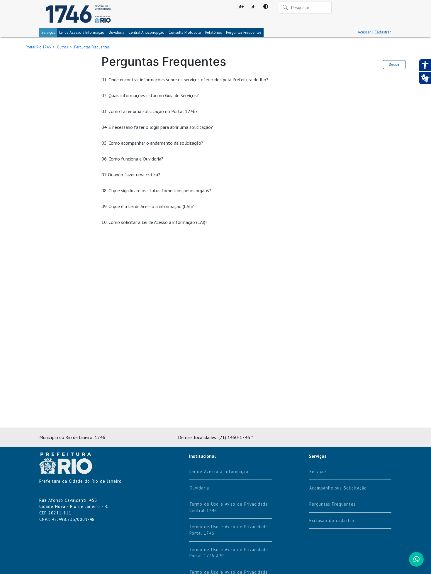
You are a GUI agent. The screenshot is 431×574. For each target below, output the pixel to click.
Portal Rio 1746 (38, 47)
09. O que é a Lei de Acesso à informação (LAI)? (147, 206)
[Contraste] (265, 6)
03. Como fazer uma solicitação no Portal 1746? (149, 111)
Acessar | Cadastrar (374, 32)
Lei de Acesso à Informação (218, 471)
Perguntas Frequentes (244, 32)
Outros (62, 47)
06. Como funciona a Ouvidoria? (132, 159)
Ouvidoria (116, 32)
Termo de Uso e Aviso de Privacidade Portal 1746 (228, 530)
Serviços (48, 32)
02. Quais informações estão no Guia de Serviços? (150, 95)
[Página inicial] (78, 14)
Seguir (394, 64)
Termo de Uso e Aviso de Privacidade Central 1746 (228, 507)
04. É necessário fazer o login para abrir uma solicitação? (157, 127)
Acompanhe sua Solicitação (338, 488)
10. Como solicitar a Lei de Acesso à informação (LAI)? (154, 222)
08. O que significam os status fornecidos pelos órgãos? (156, 190)
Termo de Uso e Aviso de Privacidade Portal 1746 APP (228, 553)
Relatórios (213, 32)
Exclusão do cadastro (331, 520)
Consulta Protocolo (185, 32)
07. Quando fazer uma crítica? (130, 175)
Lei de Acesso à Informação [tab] (81, 32)
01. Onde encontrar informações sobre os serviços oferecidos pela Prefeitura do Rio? (184, 79)
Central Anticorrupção (146, 32)
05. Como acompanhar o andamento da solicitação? (152, 143)
